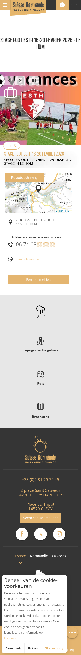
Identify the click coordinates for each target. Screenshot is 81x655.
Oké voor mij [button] (54, 648)
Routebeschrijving (24, 177)
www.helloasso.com (28, 259)
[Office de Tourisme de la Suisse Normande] (28, 8)
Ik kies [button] (33, 648)
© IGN (68, 210)
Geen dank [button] (13, 648)
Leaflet (59, 210)
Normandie (39, 556)
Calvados (59, 556)
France (20, 556)
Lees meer (11, 638)
